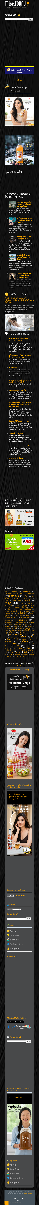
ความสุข (22, 603)
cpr (6, 654)
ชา (9, 607)
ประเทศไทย (25, 617)
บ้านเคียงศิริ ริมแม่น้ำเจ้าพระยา (19, 421)
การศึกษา (14, 596)
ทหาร (32, 607)
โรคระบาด (22, 633)
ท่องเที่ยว (10, 609)
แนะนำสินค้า (21, 613)
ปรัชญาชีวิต (8, 623)
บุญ (16, 615)
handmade (17, 654)
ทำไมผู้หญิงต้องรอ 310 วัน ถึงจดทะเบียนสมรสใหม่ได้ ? (24, 220)
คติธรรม (7, 600)
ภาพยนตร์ (7, 629)
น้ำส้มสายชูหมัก (10, 613)
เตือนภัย (24, 607)
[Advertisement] (19, 41)
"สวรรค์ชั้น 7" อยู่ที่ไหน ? (17, 434)
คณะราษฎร (27, 599)
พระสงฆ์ (31, 623)
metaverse (9, 656)
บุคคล (7, 615)
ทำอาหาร (19, 609)
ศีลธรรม (24, 639)
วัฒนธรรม (28, 635)
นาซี (33, 611)
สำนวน (15, 644)
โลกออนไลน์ (18, 635)
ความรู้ (8, 602)
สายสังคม (7, 644)
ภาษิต (20, 629)
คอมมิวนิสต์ (8, 605)
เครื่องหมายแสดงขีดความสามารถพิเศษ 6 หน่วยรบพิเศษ (24, 204)
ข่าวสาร (16, 599)
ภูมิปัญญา (28, 629)
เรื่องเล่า (12, 632)
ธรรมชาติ (14, 611)
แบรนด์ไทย (29, 615)
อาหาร (18, 652)
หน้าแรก (19, 80)
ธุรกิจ (27, 611)
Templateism (28, 1193)
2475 (6, 591)
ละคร (6, 635)
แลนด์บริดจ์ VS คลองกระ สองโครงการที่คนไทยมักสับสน (24, 257)
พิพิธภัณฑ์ (18, 625)
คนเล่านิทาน (17, 601)
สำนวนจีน (23, 644)
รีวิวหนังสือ (26, 631)
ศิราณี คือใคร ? (14, 368)
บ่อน (31, 613)
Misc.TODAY (16, 3)
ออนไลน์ (24, 650)
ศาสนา (23, 637)
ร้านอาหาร (19, 631)
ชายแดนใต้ (16, 607)
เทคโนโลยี (28, 609)
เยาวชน (6, 631)
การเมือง (31, 593)
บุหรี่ (21, 615)
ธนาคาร (7, 611)
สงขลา (30, 639)
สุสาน (13, 648)
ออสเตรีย (30, 650)
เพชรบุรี (15, 627)
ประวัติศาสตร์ (21, 620)
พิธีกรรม (10, 625)
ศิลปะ (8, 639)
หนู (19, 650)
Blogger (19, 665)
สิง (29, 644)
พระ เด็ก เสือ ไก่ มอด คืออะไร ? (19, 446)
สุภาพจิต (28, 646)
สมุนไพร (18, 642)
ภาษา (14, 629)
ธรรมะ (22, 611)
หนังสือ (28, 648)
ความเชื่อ (27, 601)
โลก (10, 635)
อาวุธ (12, 652)
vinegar (22, 656)
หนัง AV (15, 650)
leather (32, 654)
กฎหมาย (14, 592)
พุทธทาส (27, 625)
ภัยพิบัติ (22, 627)
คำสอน (25, 605)
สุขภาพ (17, 646)
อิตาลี (25, 652)
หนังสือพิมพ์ (8, 650)
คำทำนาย (18, 605)
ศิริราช (32, 637)
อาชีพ (6, 652)
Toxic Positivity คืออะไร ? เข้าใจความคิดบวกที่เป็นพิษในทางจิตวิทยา (19, 300)
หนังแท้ (20, 648)
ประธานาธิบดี (8, 620)
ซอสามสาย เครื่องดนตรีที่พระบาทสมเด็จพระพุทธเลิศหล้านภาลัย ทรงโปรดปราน (20, 405)
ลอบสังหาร (30, 633)
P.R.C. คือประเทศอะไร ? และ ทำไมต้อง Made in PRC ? (20, 340)
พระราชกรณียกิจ (21, 623)
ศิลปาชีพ (16, 639)
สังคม (25, 641)
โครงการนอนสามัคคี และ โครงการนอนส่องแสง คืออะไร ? (20, 381)
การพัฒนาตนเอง (19, 594)
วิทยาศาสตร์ (13, 637)
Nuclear (16, 656)
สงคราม (8, 641)
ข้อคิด (26, 596)
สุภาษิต (6, 648)
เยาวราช (12, 631)
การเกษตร (8, 594)
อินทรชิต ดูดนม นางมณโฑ (17, 390)
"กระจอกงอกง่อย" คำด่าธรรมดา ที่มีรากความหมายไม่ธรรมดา (24, 276)
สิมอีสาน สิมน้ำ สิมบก (16, 458)
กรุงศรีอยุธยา (27, 592)
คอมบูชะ (30, 603)
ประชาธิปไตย (10, 617)
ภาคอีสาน (29, 627)
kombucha (25, 654)
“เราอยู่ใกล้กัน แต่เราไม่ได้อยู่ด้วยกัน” (24, 238)
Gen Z (10, 654)
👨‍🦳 (8, 939)
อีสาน (31, 652)
